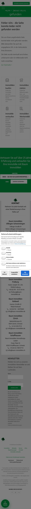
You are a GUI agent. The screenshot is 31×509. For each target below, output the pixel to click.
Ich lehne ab (4, 273)
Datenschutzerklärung (20, 243)
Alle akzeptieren (25, 273)
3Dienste (9, 259)
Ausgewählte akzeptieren (14, 273)
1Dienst (8, 250)
